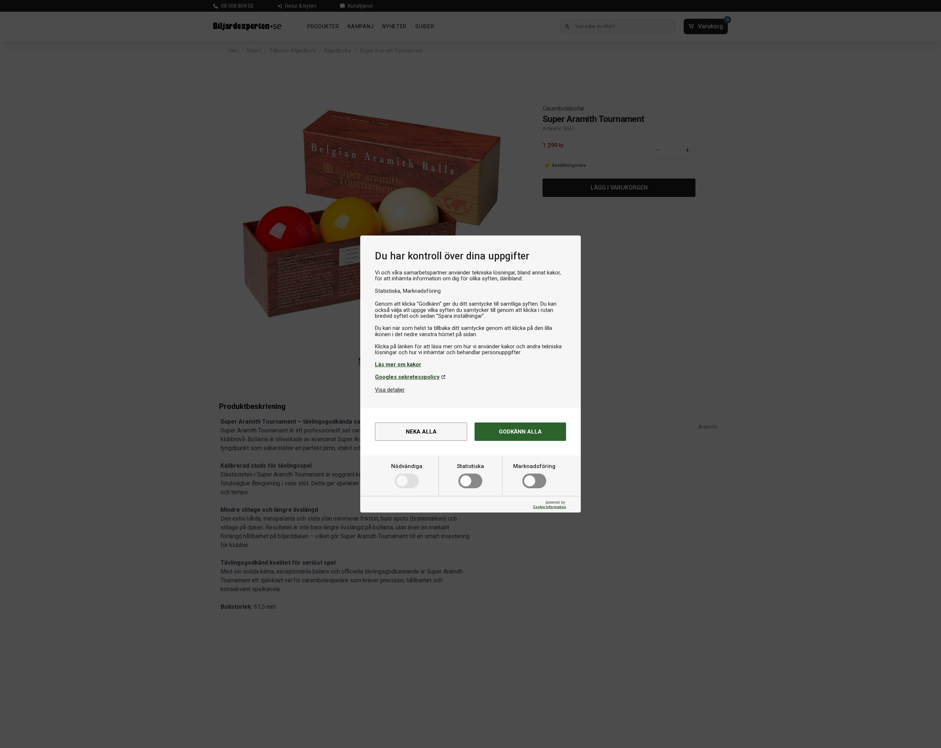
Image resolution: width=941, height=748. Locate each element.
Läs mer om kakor (398, 364)
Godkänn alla (520, 431)
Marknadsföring (534, 466)
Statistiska (470, 466)
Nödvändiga (406, 466)
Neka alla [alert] (421, 431)
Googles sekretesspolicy (407, 377)
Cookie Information (549, 507)
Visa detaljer (390, 389)
